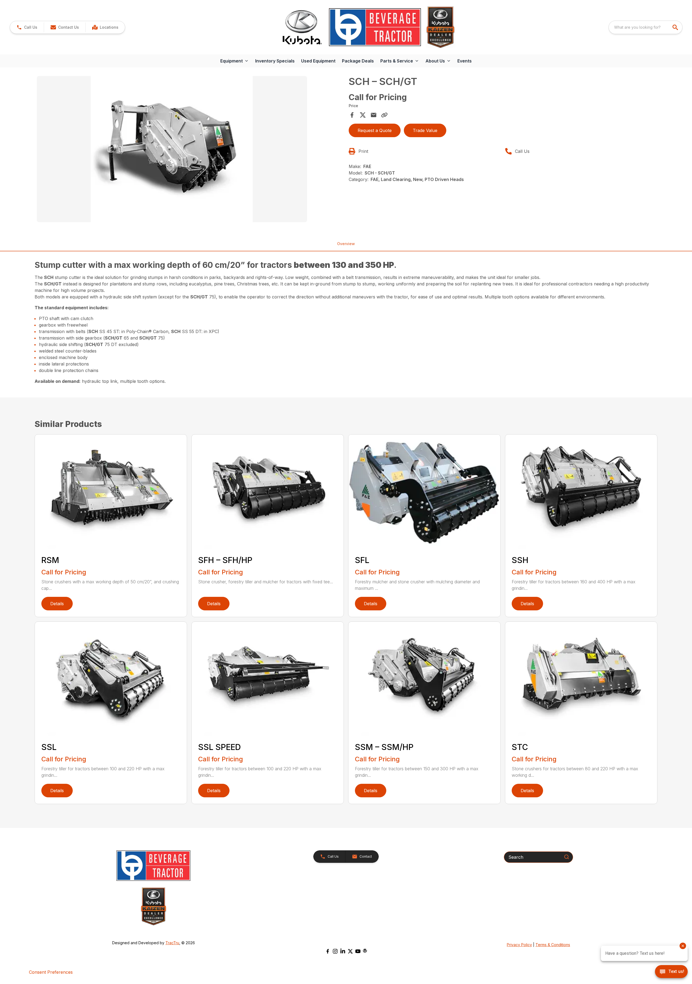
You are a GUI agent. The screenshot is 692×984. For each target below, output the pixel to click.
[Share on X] (363, 115)
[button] (27, 27)
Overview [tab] (346, 243)
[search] (675, 27)
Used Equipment (318, 61)
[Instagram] (335, 951)
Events (464, 61)
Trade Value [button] (425, 130)
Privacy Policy (519, 944)
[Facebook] (327, 951)
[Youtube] (358, 951)
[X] (350, 951)
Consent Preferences (51, 972)
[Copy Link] (384, 115)
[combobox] (645, 27)
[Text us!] (671, 972)
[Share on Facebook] (352, 115)
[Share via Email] (373, 115)
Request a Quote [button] (375, 130)
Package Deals (358, 61)
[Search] (566, 857)
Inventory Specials (275, 61)
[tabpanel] (190, 150)
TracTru (172, 942)
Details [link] (57, 603)
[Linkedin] (342, 951)
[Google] (365, 951)
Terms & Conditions (552, 944)
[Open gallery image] (172, 149)
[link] (105, 27)
